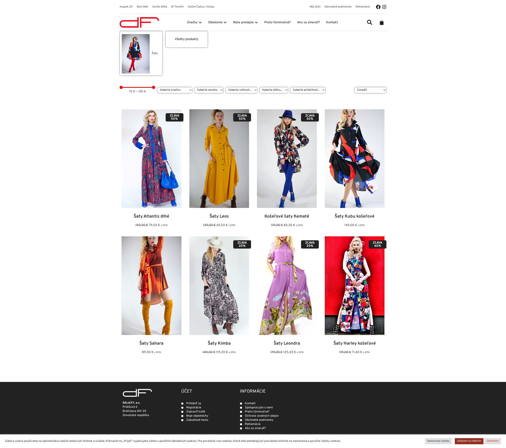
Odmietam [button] (493, 441)
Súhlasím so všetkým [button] (469, 441)
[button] (369, 22)
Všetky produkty (186, 39)
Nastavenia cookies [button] (438, 441)
